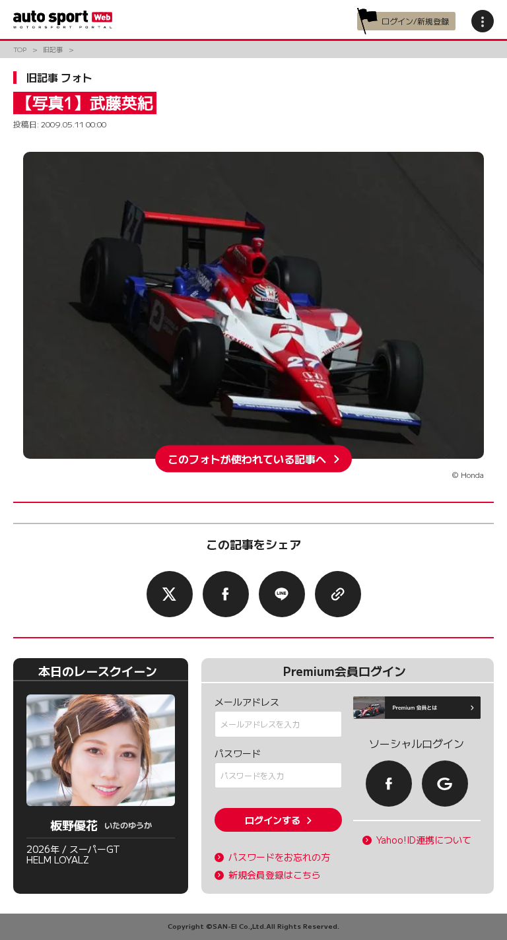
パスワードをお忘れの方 (279, 857)
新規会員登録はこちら (274, 875)
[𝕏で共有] (170, 594)
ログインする (272, 819)
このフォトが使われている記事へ (247, 459)
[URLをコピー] (338, 594)
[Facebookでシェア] (226, 594)
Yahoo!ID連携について (423, 840)
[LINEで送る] (282, 594)
